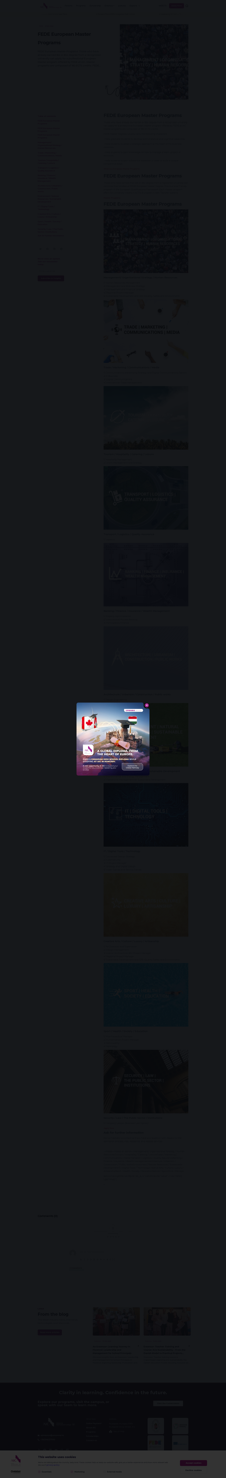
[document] (113, 739)
